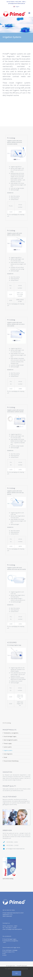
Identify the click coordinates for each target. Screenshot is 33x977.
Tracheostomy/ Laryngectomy (11, 733)
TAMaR (5, 757)
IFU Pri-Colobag (7, 723)
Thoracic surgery (8, 743)
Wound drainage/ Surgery (10, 736)
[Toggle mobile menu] (29, 13)
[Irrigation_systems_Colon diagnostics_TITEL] (9, 858)
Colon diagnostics (8, 754)
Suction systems (8, 747)
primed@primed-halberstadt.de (16, 3)
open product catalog (8, 878)
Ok (16, 973)
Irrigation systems (8, 750)
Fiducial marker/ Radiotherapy (11, 761)
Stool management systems (10, 740)
